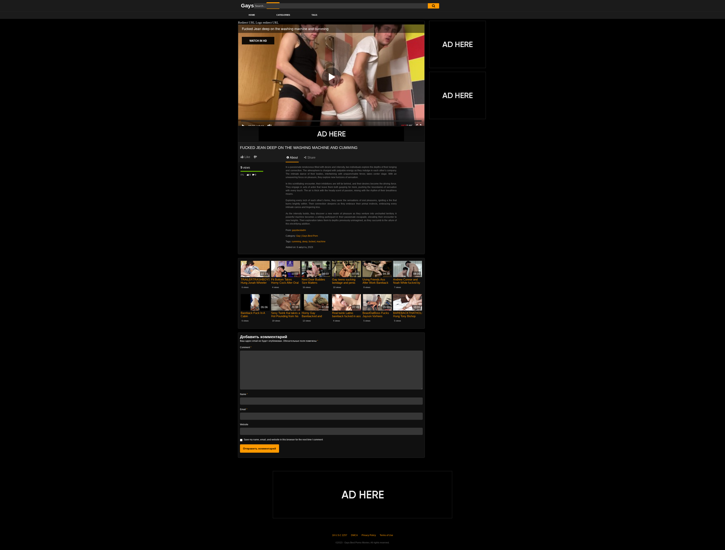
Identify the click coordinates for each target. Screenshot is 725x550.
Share (311, 157)
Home (252, 15)
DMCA (354, 535)
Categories (283, 15)
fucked (312, 241)
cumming (296, 241)
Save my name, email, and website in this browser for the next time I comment (283, 439)
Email (243, 409)
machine (321, 241)
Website (244, 424)
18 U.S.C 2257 (339, 535)
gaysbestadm (299, 230)
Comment (245, 347)
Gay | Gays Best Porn (307, 236)
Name (244, 394)
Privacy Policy (369, 535)
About (293, 157)
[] (433, 6)
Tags (314, 15)
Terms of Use (386, 535)
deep (305, 241)
